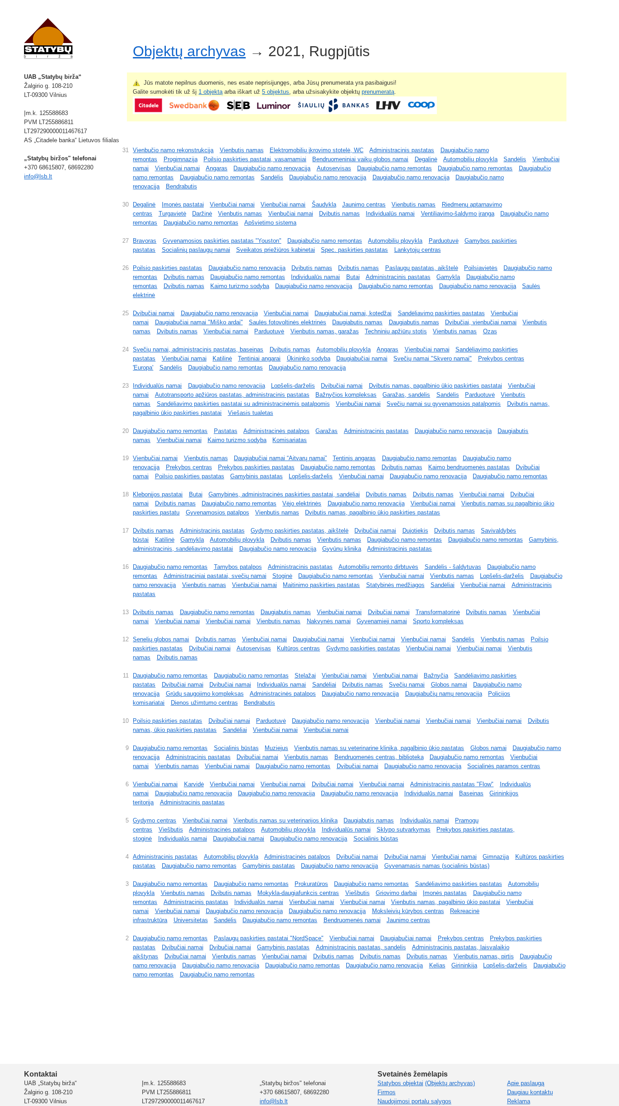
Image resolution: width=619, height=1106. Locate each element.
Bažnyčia (436, 675)
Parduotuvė (444, 240)
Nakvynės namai (329, 621)
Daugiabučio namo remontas (394, 168)
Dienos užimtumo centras (204, 702)
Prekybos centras (189, 467)
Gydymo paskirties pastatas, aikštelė (299, 530)
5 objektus (275, 91)
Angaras (216, 168)
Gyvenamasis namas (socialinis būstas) (436, 865)
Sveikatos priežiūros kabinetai (275, 249)
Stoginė (282, 575)
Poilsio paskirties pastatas (167, 267)
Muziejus (276, 748)
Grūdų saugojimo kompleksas (205, 693)
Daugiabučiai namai (361, 358)
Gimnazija (496, 856)
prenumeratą (378, 91)
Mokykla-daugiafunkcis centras (298, 893)
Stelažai (305, 675)
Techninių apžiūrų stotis (396, 331)
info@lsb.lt (38, 176)
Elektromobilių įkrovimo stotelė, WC (316, 150)
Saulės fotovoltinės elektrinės (287, 322)
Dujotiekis (415, 530)
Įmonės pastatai (183, 204)
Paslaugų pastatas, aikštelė (421, 267)
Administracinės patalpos (276, 431)
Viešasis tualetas (250, 412)
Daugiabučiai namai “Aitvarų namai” (280, 458)
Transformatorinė (438, 612)
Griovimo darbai (396, 893)
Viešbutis (171, 829)
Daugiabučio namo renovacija (271, 168)
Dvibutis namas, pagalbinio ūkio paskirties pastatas (372, 512)
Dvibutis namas (339, 213)
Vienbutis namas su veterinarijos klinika (285, 820)
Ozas (490, 331)
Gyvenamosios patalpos (217, 512)
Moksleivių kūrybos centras (408, 911)
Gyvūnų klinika (341, 548)
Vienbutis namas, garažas (324, 331)
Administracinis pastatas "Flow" (451, 784)
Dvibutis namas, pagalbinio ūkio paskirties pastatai (435, 385)
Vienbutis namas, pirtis (484, 956)
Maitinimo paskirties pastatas (321, 585)
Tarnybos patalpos (238, 566)
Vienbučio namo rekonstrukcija (173, 150)
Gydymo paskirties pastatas (363, 648)
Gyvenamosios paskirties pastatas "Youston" (222, 240)
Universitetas (191, 920)
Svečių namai (407, 684)
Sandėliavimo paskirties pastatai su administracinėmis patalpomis (243, 403)
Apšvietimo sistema (270, 222)
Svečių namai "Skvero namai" (432, 358)
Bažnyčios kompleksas (346, 394)
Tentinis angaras (354, 458)
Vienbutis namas (242, 150)
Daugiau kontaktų (530, 1092)
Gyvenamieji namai (382, 621)
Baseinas (471, 793)
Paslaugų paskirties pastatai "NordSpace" (269, 938)
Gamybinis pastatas (256, 476)
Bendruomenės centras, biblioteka (379, 757)
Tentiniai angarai (259, 358)
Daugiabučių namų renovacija (443, 693)
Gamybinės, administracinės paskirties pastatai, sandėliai (284, 494)
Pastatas (225, 431)
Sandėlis (514, 159)
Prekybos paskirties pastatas (256, 467)
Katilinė (222, 358)
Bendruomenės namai (352, 920)
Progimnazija (181, 159)
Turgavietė (172, 213)
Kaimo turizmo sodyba (239, 286)
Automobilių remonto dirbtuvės (378, 566)
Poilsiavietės (481, 267)
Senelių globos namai (161, 639)
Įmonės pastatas (445, 893)
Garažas (326, 431)
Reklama (518, 1101)
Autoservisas (334, 168)
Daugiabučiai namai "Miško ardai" (199, 322)
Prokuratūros (311, 883)
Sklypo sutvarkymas (403, 829)
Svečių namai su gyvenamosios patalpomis (444, 403)
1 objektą (210, 91)
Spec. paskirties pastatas (354, 249)
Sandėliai (442, 585)
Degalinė (426, 159)
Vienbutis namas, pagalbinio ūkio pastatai (445, 902)
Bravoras (144, 240)
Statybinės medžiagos (395, 585)
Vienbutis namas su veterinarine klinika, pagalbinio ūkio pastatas (379, 748)
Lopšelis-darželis (293, 385)
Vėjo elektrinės (301, 503)
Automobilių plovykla (470, 159)
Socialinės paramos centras (503, 766)
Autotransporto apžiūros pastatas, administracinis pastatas (232, 394)
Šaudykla (324, 204)
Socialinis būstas (236, 748)
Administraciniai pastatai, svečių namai (215, 575)
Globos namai (449, 684)
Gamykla (448, 277)
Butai (353, 277)
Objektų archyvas (189, 51)
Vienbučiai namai (177, 168)
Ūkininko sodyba (308, 358)
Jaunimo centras (364, 204)
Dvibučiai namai (153, 313)
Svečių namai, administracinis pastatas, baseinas (198, 349)
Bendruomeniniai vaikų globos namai (360, 159)
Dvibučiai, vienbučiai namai (481, 322)
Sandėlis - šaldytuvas (453, 566)
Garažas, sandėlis (406, 394)
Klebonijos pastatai (158, 494)
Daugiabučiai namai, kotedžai (353, 313)
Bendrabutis (181, 186)
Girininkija (464, 965)
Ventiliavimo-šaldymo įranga (457, 213)
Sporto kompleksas (438, 621)
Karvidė (194, 784)
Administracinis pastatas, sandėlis (361, 947)
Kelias (437, 965)
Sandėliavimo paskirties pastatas (441, 313)
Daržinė (202, 213)
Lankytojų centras (417, 249)
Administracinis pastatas (401, 150)
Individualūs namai (390, 213)
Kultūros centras (298, 648)
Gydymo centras (154, 820)
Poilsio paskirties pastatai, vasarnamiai (254, 159)
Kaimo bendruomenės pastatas (469, 467)
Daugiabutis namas (357, 322)
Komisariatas (289, 440)
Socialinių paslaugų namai (196, 249)
